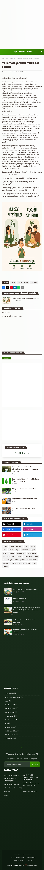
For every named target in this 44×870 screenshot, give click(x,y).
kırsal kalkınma (32, 560)
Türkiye (11, 550)
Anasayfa (16, 855)
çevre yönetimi (10, 738)
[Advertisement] (22, 24)
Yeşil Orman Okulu (22, 51)
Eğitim (33, 550)
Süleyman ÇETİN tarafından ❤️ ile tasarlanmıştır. (22, 865)
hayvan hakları (10, 727)
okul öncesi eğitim (11, 731)
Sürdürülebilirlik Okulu (30, 791)
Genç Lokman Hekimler (11, 775)
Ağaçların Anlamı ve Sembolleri (24, 489)
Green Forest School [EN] (13, 788)
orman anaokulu (11, 735)
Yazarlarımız (31, 858)
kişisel (20, 282)
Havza (33, 546)
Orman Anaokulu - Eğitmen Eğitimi (10, 779)
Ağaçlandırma (21, 553)
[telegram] (32, 535)
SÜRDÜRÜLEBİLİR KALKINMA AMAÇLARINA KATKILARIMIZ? (31, 777)
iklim (4, 550)
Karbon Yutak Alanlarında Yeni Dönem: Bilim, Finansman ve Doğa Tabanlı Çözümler (26, 469)
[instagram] (32, 529)
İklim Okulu (7, 791)
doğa (26, 546)
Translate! (6, 358)
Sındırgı (18, 556)
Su (4, 560)
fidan (34, 563)
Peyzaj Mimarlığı (10, 716)
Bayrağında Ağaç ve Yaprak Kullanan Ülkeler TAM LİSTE (26, 480)
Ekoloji (7, 701)
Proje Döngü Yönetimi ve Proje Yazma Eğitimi (31, 784)
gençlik (5, 566)
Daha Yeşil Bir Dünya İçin (14, 697)
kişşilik (26, 282)
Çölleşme (19, 546)
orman (5, 546)
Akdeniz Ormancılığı (17, 563)
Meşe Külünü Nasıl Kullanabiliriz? (24, 499)
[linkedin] (32, 524)
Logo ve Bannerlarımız (16, 858)
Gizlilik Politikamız (18, 860)
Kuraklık (11, 553)
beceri (13, 282)
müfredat (12, 58)
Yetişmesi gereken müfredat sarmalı (25, 298)
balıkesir (6, 563)
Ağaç (17, 550)
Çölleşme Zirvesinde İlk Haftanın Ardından (24, 621)
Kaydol (35, 764)
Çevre (12, 546)
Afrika (28, 563)
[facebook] (11, 529)
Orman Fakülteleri (11, 708)
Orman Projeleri (10, 712)
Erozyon (10, 560)
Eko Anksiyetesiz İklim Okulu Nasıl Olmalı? (25, 631)
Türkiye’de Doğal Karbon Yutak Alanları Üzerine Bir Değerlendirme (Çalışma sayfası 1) (26, 610)
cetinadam (25, 550)
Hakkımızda (27, 855)
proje (5, 553)
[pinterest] (11, 535)
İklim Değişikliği (20, 560)
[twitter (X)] (11, 524)
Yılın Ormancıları (11, 720)
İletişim (6, 795)
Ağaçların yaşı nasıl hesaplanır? (24, 508)
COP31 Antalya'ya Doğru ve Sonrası (25, 589)
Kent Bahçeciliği (11, 705)
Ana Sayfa (5, 58)
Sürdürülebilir (32, 553)
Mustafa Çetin (11, 72)
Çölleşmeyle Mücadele (31, 556)
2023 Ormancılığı (8, 556)
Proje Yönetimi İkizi (19, 598)
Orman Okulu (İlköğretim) (12, 784)
